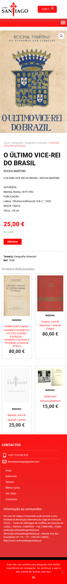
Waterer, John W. (17, 415)
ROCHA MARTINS (15, 171)
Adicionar (12, 241)
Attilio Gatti (50, 396)
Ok (33, 577)
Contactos (11, 499)
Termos (10, 482)
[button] (63, 23)
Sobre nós (11, 476)
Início (6, 142)
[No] (62, 572)
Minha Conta (13, 487)
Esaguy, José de (50, 321)
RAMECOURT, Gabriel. (17, 326)
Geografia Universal (36, 142)
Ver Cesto (11, 493)
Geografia (17, 142)
